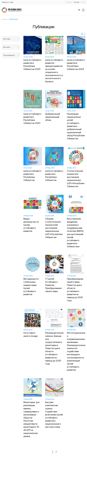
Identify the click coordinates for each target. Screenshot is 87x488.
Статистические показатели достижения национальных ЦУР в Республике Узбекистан (75, 179)
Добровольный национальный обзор (52, 117)
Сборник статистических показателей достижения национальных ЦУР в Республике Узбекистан (54, 228)
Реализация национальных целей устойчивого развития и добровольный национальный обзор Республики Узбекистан (76, 126)
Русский (76, 2)
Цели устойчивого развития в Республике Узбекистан (32, 175)
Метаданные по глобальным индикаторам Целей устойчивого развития (31, 287)
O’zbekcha (68, 2)
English (83, 2)
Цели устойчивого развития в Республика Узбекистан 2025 (32, 64)
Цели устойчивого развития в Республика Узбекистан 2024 (76, 64)
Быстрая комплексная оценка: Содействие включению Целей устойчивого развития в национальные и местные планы (54, 414)
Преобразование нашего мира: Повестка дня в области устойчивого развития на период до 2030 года (75, 290)
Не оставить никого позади (30, 334)
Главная (4, 19)
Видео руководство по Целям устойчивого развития (31, 224)
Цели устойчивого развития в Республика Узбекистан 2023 (32, 118)
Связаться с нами (7, 2)
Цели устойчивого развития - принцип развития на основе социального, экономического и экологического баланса (54, 71)
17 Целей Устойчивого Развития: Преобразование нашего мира (53, 285)
